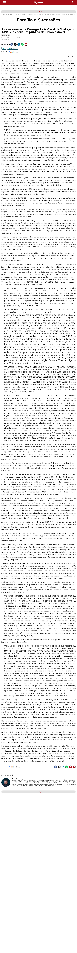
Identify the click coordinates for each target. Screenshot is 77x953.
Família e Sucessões (38, 20)
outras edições (38, 792)
